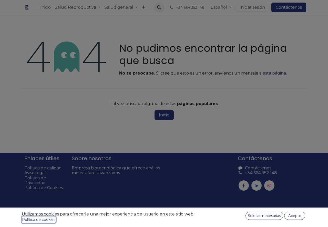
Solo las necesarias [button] (264, 215)
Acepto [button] (294, 215)
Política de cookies (38, 219)
